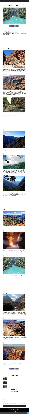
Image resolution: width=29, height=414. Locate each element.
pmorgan (25, 311)
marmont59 (25, 249)
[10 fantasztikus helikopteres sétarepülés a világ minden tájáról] (5, 386)
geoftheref (25, 336)
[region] (14, 41)
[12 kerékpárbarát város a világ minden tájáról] (5, 378)
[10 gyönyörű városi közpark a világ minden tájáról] (5, 382)
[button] (4, 1)
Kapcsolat (18, 409)
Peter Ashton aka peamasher (23, 68)
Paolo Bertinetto (24, 274)
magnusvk (25, 148)
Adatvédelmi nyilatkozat (13, 409)
